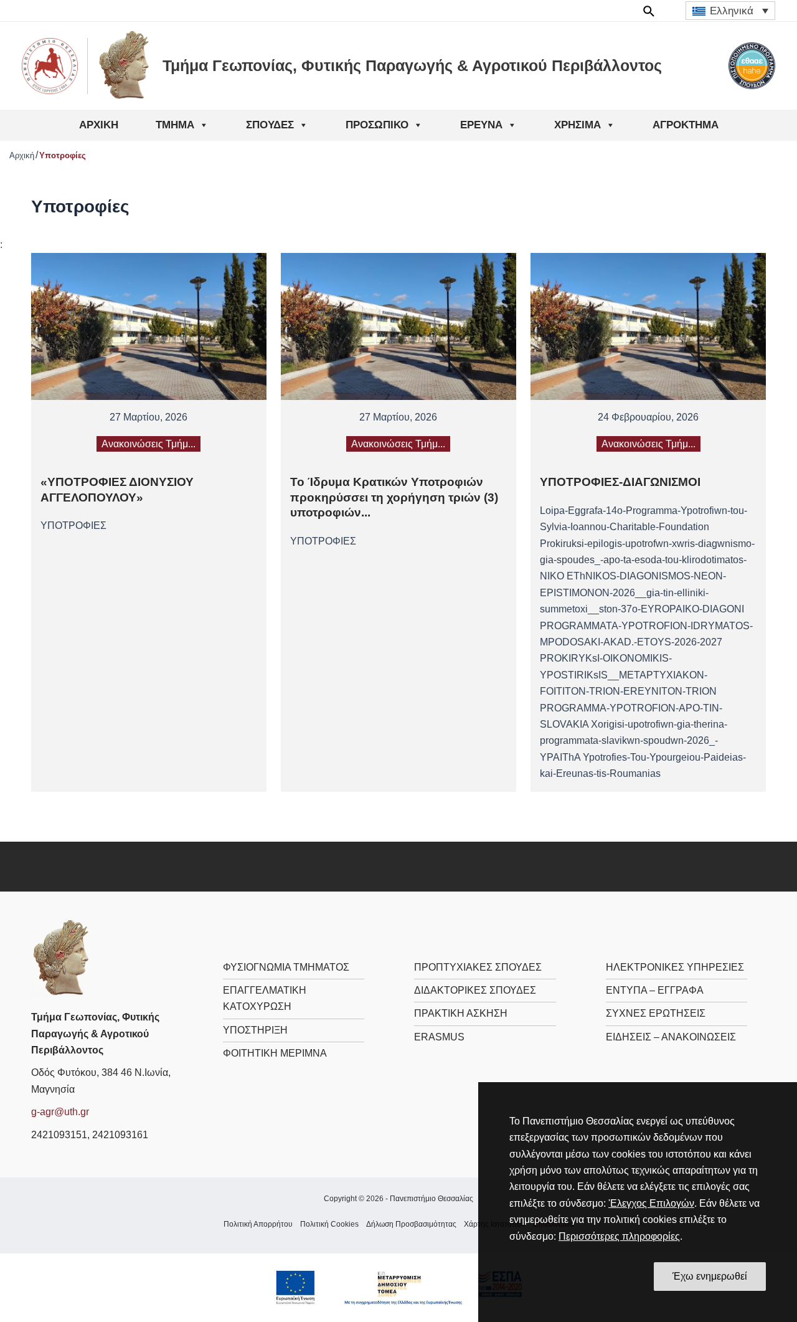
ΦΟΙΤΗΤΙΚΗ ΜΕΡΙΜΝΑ (275, 1053)
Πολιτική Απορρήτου (258, 1224)
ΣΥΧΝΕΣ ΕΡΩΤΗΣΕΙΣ (655, 1013)
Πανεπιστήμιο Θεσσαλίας (431, 1198)
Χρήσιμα (577, 125)
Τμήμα (175, 125)
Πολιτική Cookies (329, 1224)
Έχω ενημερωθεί (709, 1276)
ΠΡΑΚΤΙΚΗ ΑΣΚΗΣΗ (460, 1013)
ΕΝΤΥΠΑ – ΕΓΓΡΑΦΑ (655, 990)
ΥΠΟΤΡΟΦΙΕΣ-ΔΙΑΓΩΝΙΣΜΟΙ (620, 481)
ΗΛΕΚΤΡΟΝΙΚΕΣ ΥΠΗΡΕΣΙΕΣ (675, 967)
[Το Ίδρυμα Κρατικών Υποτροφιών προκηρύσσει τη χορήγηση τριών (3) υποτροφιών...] (398, 326)
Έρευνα (481, 125)
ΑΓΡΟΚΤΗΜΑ (686, 125)
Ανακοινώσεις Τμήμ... (148, 444)
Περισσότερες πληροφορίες (619, 1236)
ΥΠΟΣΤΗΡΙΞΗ (255, 1030)
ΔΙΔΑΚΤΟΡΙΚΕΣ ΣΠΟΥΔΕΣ (475, 990)
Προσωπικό (377, 125)
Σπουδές (270, 125)
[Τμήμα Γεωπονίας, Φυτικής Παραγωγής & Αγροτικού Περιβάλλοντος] (62, 958)
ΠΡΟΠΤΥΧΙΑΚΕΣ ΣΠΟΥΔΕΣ (478, 967)
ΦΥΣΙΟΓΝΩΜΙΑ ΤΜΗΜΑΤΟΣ (286, 967)
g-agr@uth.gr (60, 1111)
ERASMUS (439, 1037)
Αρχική (98, 125)
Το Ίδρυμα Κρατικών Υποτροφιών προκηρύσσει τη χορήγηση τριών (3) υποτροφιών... (394, 497)
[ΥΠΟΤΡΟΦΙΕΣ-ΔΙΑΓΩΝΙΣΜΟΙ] (648, 326)
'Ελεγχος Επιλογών (651, 1203)
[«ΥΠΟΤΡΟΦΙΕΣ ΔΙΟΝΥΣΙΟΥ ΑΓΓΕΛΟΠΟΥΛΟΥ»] (148, 326)
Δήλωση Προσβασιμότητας (411, 1224)
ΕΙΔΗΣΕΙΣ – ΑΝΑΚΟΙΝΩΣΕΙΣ (671, 1037)
